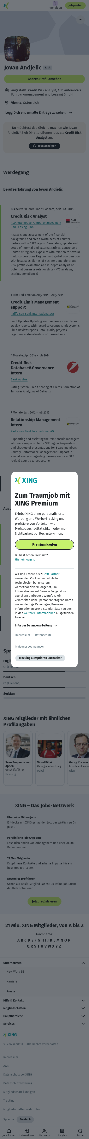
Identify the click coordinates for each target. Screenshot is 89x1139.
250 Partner (51, 574)
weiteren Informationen (39, 613)
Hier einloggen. (25, 559)
